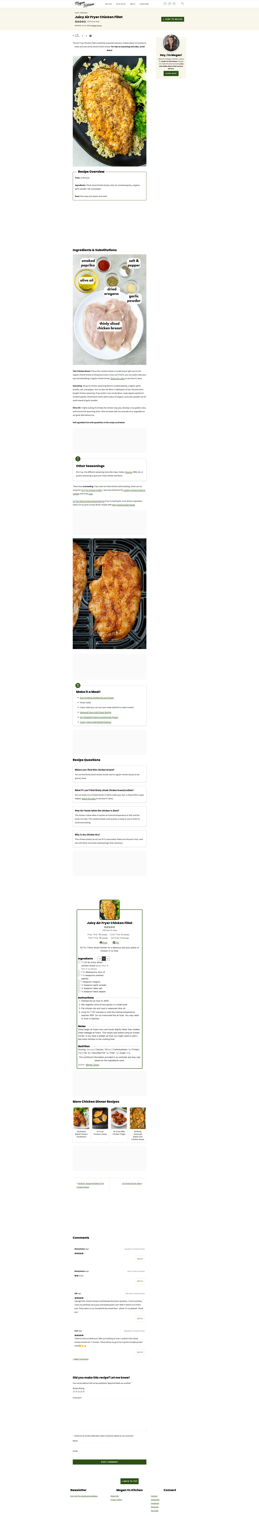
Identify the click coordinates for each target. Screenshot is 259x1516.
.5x (100, 958)
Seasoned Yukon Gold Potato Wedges (95, 712)
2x (108, 958)
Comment (77, 1397)
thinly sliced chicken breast (123, 504)
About (133, 4)
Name (75, 1440)
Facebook (155, 1503)
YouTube (154, 1510)
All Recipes (84, 13)
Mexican (128, 472)
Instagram (155, 1499)
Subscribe (144, 4)
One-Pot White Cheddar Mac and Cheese (97, 697)
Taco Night (121, 4)
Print (104, 942)
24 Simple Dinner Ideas (131, 1183)
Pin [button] (117, 942)
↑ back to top (129, 1481)
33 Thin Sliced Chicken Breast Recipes (89, 501)
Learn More (171, 73)
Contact (154, 1496)
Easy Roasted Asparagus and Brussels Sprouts (99, 717)
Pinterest (155, 1507)
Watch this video (118, 378)
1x (104, 958)
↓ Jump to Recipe (173, 19)
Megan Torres (92, 1064)
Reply (140, 1259)
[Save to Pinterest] (86, 36)
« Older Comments (80, 1359)
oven (91, 493)
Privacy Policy (116, 1499)
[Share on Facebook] (82, 36)
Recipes (108, 4)
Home (77, 13)
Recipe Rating (78, 1388)
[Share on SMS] (90, 36)
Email (75, 1451)
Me (117, 1496)
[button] (76, 21)
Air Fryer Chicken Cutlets (91, 490)
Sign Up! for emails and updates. (84, 1496)
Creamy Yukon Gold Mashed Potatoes (95, 722)
